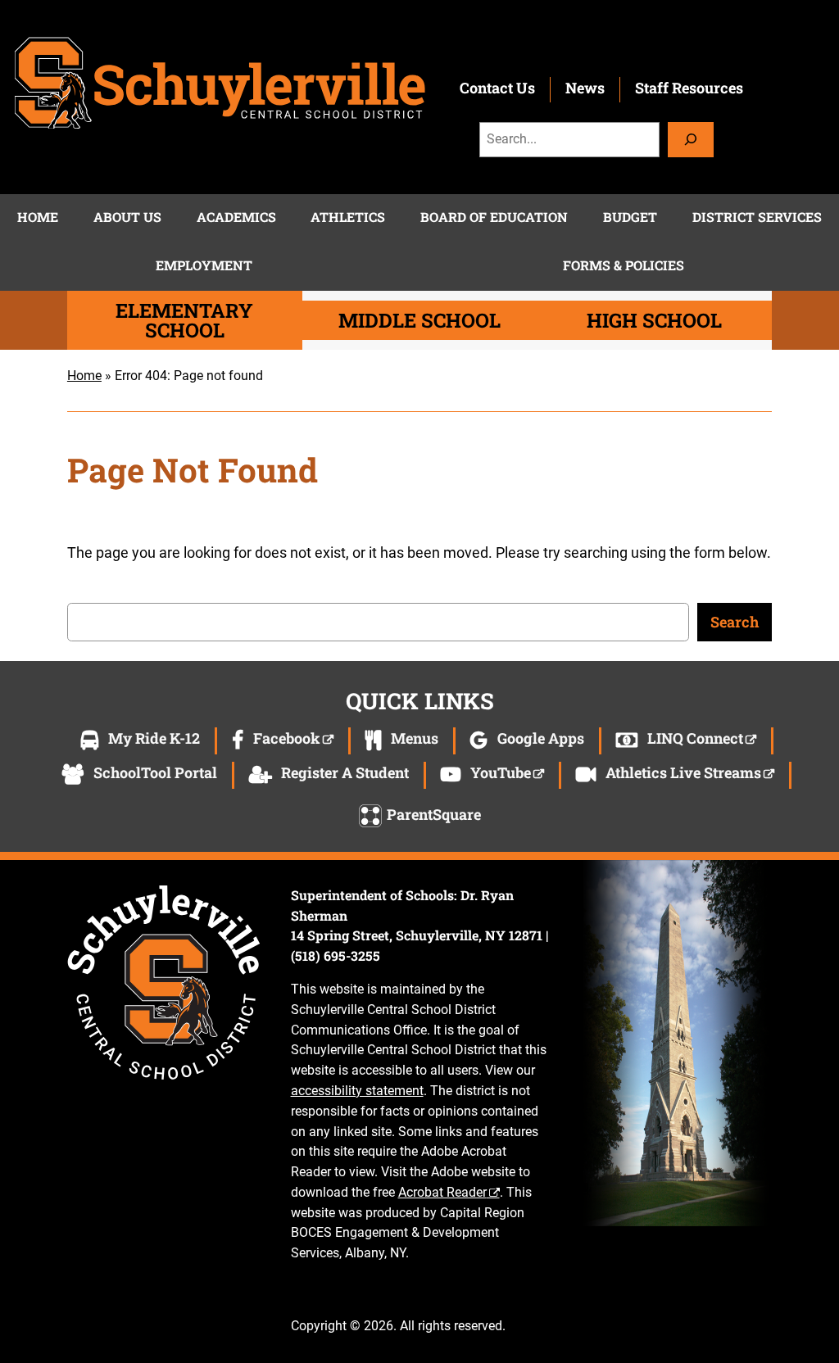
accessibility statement (357, 1090)
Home (84, 375)
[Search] (691, 139)
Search (734, 622)
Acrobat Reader (442, 1192)
